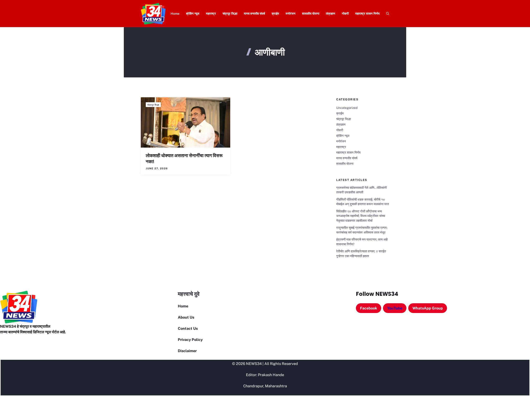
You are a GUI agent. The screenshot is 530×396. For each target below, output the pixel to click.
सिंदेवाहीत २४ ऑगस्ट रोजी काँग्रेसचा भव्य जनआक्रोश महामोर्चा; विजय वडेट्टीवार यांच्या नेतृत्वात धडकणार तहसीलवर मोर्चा (360, 215)
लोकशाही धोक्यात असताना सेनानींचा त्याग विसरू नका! (184, 158)
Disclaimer (187, 351)
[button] (386, 13)
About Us (186, 317)
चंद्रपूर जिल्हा (230, 13)
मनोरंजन (290, 13)
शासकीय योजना (310, 13)
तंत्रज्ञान (330, 13)
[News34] (153, 13)
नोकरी (345, 13)
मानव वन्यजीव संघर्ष (254, 13)
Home (175, 13)
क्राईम (275, 13)
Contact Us (188, 328)
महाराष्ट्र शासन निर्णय (367, 13)
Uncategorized (347, 108)
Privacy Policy (190, 339)
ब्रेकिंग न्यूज (192, 13)
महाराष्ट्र (211, 13)
